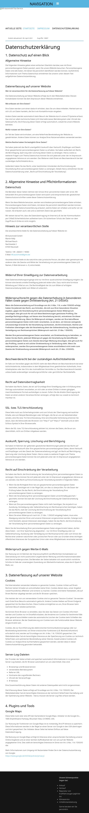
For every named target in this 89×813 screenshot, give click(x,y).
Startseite (29, 28)
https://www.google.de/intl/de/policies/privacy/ (24, 756)
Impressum (43, 28)
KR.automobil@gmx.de (20, 254)
